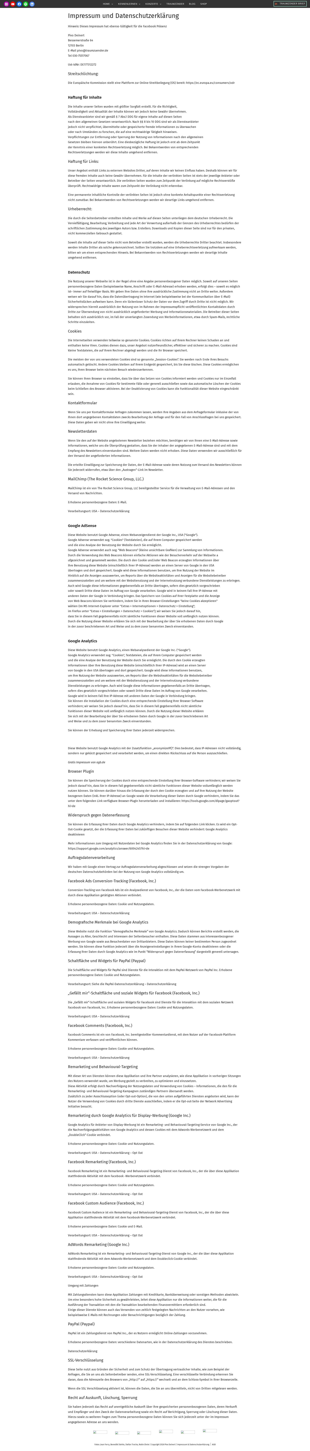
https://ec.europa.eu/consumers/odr (210, 83)
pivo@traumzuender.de (92, 50)
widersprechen (164, 730)
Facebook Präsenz (155, 26)
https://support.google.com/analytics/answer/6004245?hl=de (108, 848)
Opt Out (137, 1153)
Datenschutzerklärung (114, 511)
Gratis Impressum (79, 762)
